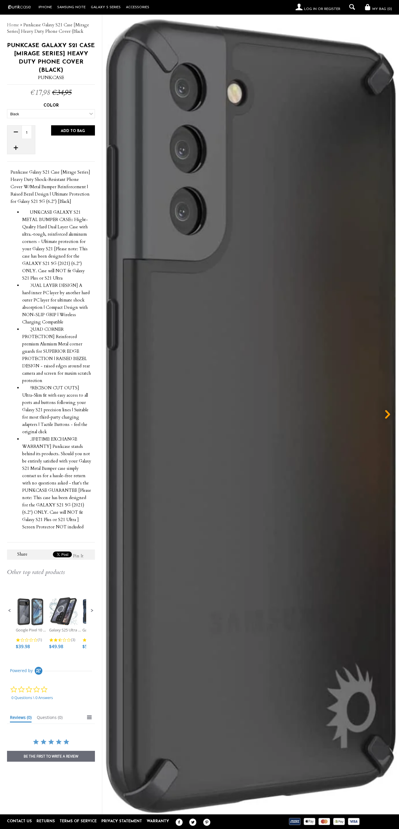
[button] (9, 610)
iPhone (45, 7)
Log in (310, 9)
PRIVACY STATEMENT (121, 821)
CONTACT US (19, 821)
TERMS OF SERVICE (78, 821)
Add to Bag (73, 131)
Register (332, 9)
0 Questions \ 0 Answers (32, 697)
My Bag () (381, 9)
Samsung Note (71, 7)
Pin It (78, 556)
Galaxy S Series (106, 7)
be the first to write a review (51, 756)
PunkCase (51, 77)
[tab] (21, 718)
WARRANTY (158, 821)
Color (51, 105)
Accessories (137, 7)
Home (13, 25)
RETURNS (46, 821)
